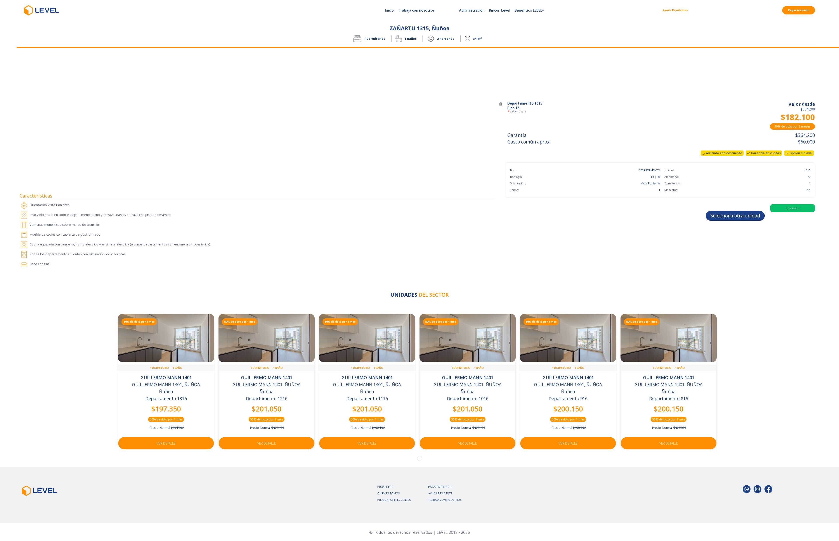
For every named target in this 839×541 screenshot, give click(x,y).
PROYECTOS (385, 486)
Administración (472, 10)
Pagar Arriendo (798, 10)
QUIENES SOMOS (388, 493)
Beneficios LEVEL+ (529, 10)
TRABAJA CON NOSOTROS (445, 499)
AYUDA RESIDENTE (440, 493)
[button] (419, 458)
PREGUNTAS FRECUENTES (394, 499)
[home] (41, 10)
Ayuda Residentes (675, 10)
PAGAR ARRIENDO (440, 486)
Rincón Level (499, 10)
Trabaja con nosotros (416, 10)
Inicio (389, 10)
